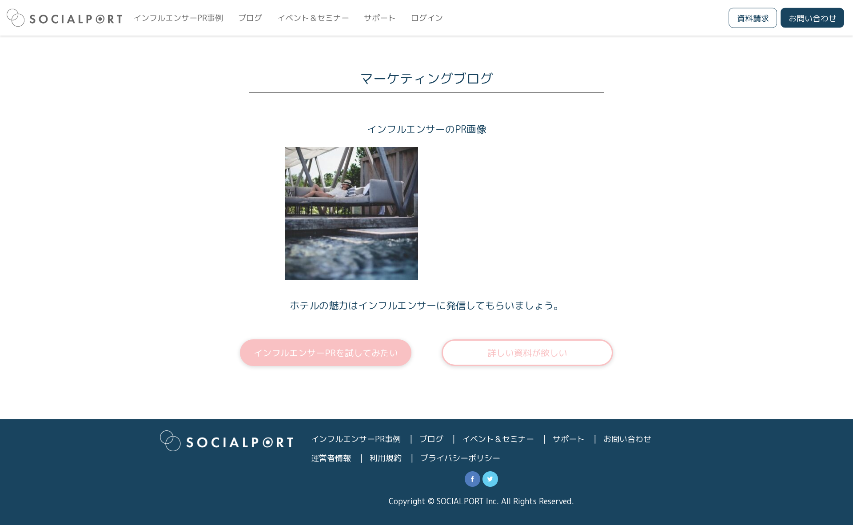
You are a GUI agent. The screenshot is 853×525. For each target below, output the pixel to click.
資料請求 (753, 18)
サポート (380, 18)
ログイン (427, 18)
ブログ (250, 18)
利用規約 (386, 458)
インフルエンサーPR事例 (178, 18)
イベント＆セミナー (313, 18)
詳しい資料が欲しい (527, 352)
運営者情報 (331, 458)
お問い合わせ (813, 18)
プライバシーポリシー (460, 458)
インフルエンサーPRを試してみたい (326, 352)
